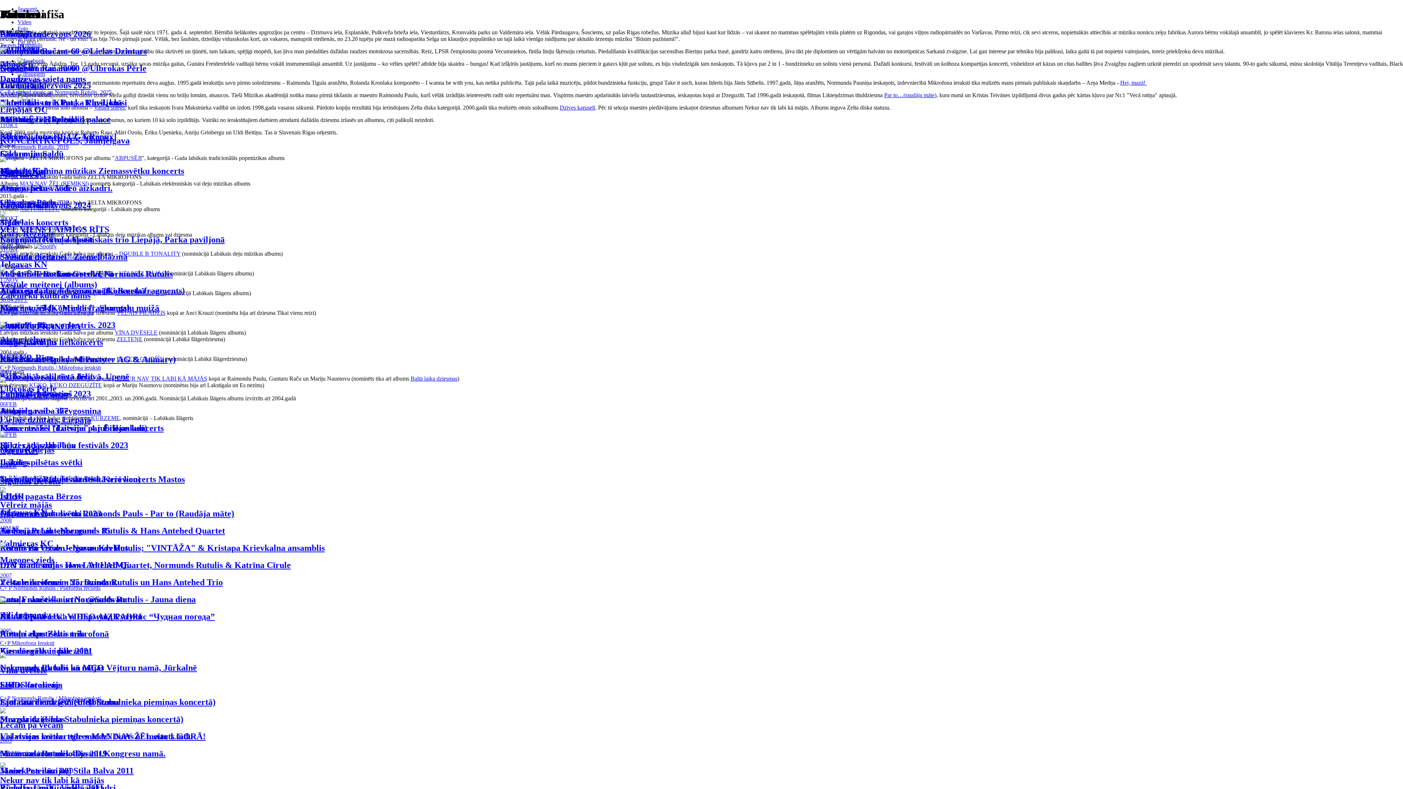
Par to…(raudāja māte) (910, 95)
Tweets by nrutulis (21, 45)
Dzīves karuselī (577, 107)
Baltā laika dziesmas (434, 379)
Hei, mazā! (1133, 83)
